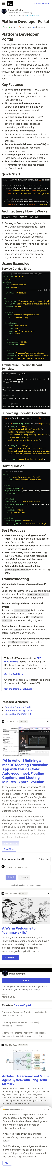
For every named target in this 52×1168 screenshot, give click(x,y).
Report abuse (35, 885)
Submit (11, 877)
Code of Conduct (18, 885)
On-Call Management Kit (18, 714)
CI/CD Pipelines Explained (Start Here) (20, 1024)
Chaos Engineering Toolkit (19, 710)
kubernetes (39, 27)
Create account (41, 3)
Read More (9, 849)
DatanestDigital (15, 10)
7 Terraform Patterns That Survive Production (24, 1034)
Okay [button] (7, 1163)
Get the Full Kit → (13, 674)
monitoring (25, 27)
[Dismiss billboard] (48, 1109)
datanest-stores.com (31, 15)
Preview (24, 877)
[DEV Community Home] (10, 3)
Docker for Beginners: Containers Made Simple (24, 1013)
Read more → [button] (10, 957)
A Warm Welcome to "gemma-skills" (19, 930)
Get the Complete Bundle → (19, 689)
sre (5, 27)
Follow (26, 980)
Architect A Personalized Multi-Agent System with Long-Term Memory (25, 1080)
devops (13, 27)
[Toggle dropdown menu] (48, 722)
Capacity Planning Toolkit (18, 707)
